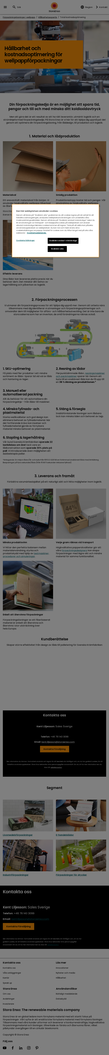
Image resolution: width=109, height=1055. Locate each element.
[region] (55, 230)
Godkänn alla (57, 249)
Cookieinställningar (25, 240)
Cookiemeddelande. (37, 233)
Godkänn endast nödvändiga (63, 241)
